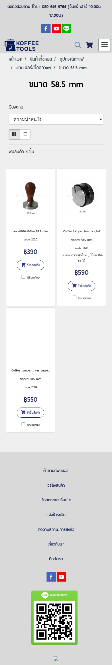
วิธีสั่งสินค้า (56, 485)
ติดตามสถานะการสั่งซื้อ (56, 529)
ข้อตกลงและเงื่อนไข (56, 500)
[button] (76, 45)
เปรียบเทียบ (33, 277)
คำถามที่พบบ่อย (56, 470)
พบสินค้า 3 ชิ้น (21, 151)
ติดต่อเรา (56, 559)
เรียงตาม (18, 107)
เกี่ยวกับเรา (56, 544)
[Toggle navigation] (104, 45)
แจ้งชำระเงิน (56, 514)
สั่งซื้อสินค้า (32, 265)
